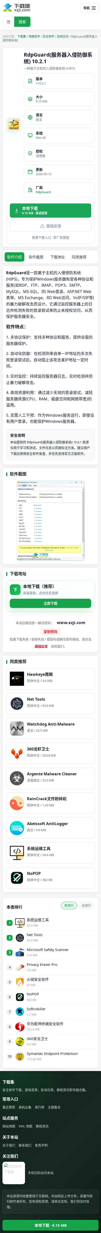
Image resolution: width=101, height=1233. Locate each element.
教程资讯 (42, 1126)
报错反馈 (53, 225)
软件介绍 (14, 256)
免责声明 (41, 1145)
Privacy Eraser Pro (42, 964)
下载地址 (57, 256)
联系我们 (25, 1145)
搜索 (22, 21)
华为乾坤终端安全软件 (45, 1023)
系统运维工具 (38, 919)
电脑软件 (34, 36)
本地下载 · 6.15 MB (51, 1225)
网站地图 (8, 1126)
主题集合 (54, 1107)
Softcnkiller (36, 1008)
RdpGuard (43, 192)
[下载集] (24, 7)
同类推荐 (79, 256)
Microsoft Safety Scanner (48, 949)
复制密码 (50, 631)
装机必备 (25, 1107)
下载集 (21, 36)
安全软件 (48, 36)
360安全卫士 (37, 1038)
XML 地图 (25, 1126)
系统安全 (63, 36)
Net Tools (34, 934)
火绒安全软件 (38, 979)
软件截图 (36, 256)
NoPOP (33, 993)
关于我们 (8, 1145)
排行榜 (39, 1107)
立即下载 (50, 603)
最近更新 (8, 1107)
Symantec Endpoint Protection (52, 1053)
